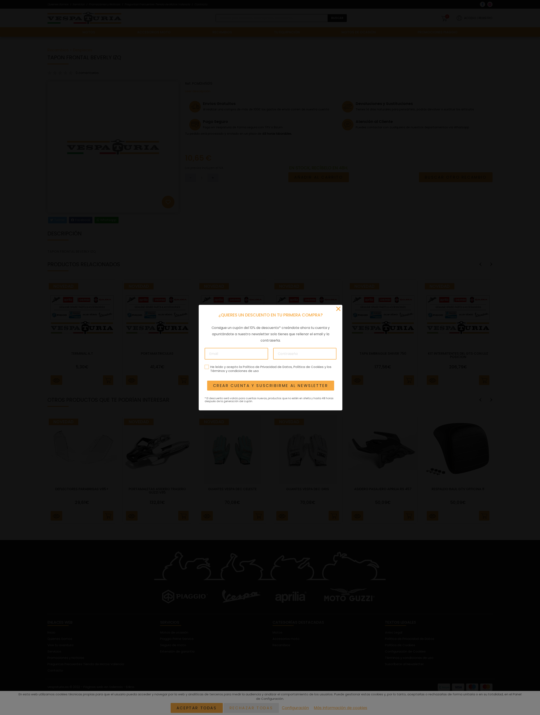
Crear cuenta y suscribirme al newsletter (270, 385)
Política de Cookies (308, 366)
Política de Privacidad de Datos (267, 366)
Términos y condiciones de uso (234, 371)
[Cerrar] (338, 309)
